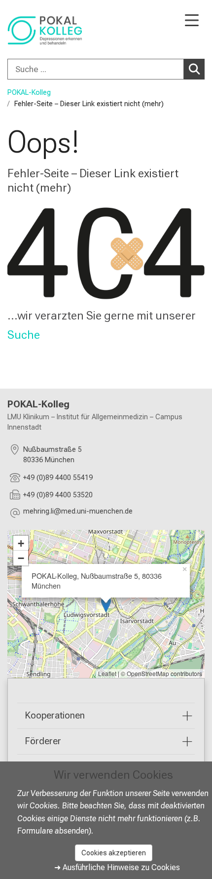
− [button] (21, 558)
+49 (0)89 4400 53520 (58, 495)
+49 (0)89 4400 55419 (58, 478)
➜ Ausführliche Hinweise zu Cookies (117, 867)
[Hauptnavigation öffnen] (192, 21)
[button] (78, 513)
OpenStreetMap (148, 673)
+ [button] (21, 543)
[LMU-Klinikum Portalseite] (41, 30)
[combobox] (106, 69)
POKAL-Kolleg (29, 92)
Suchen (194, 69)
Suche (23, 335)
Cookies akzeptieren (113, 853)
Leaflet (107, 673)
